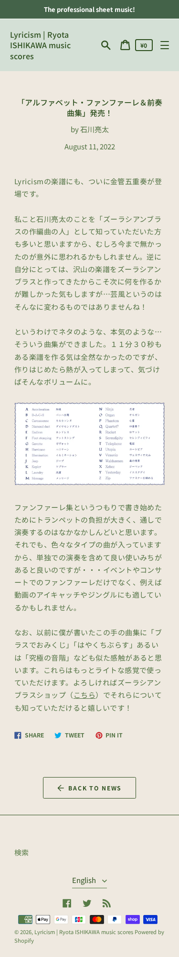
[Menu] (164, 45)
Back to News (95, 788)
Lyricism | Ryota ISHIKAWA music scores (40, 45)
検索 (21, 852)
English (84, 880)
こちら (84, 695)
